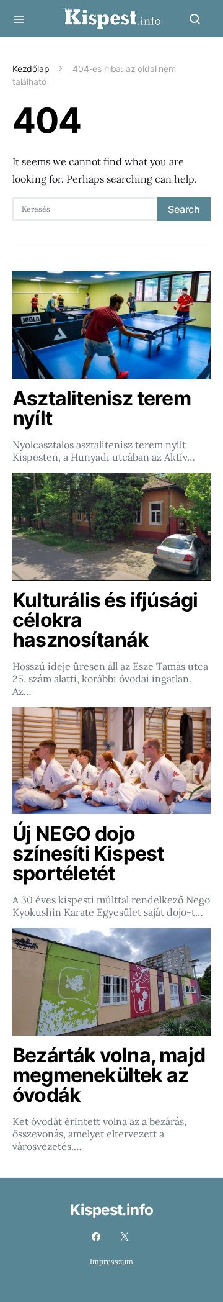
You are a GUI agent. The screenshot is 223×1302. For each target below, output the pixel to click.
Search (184, 209)
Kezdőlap (31, 68)
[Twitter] (124, 1236)
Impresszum (111, 1261)
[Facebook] (96, 1236)
